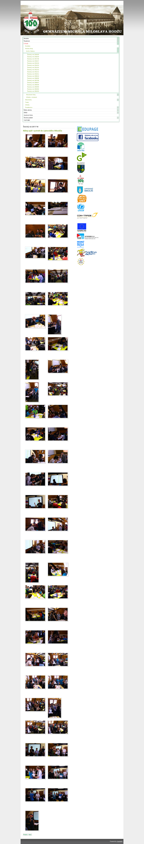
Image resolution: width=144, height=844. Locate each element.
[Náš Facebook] (87, 140)
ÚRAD (25, 112)
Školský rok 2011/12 (33, 72)
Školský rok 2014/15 (33, 65)
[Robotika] (87, 238)
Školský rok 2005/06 (33, 85)
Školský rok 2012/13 (33, 69)
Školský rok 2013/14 (33, 67)
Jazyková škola (28, 115)
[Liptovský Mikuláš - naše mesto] (85, 193)
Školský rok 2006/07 (33, 82)
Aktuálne (26, 38)
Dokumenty (28, 100)
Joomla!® (119, 841)
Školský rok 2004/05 (33, 87)
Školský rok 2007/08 (33, 80)
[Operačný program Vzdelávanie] (81, 265)
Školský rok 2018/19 (33, 56)
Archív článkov (30, 51)
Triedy (27, 102)
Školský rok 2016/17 (33, 61)
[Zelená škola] (81, 151)
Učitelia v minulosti (31, 97)
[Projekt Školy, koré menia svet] (81, 202)
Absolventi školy (31, 94)
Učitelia (27, 105)
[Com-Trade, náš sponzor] (87, 218)
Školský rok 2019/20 (33, 54)
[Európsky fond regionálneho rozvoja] (82, 232)
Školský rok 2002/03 (33, 91)
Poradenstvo (28, 107)
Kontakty (27, 46)
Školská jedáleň (28, 117)
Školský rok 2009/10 (33, 76)
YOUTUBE (27, 120)
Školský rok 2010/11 (33, 74)
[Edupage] (87, 131)
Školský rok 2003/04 (33, 89)
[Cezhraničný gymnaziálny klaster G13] (82, 160)
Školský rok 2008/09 (33, 78)
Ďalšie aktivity (28, 110)
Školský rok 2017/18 (33, 59)
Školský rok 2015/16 (33, 63)
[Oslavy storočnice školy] (81, 184)
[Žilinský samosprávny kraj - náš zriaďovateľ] (81, 172)
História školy (29, 48)
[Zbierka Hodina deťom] (86, 256)
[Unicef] (81, 211)
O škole (26, 43)
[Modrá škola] (81, 247)
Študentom (27, 41)
